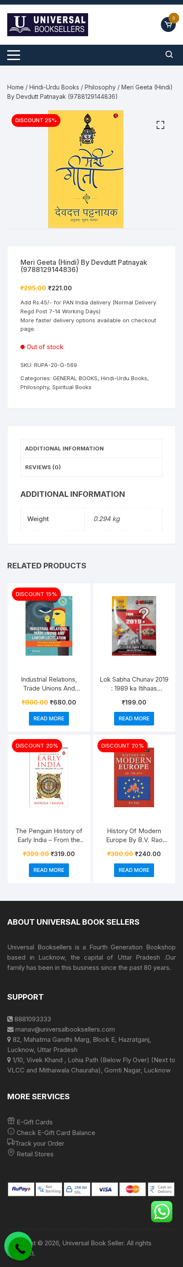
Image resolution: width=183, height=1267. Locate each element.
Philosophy (100, 87)
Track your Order (39, 1143)
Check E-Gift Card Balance (55, 1133)
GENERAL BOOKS (75, 378)
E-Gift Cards (35, 1122)
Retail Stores (35, 1154)
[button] (160, 125)
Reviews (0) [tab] (43, 467)
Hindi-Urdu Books (54, 87)
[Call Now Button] (20, 1249)
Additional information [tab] (64, 448)
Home (15, 87)
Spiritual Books (72, 387)
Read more (49, 718)
